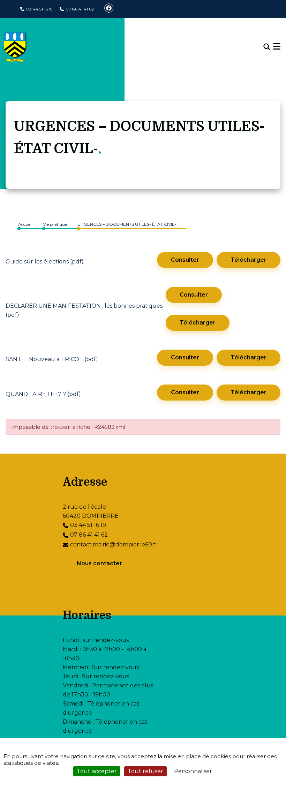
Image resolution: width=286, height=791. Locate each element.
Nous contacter (99, 563)
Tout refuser (145, 771)
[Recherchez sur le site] (267, 47)
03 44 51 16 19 (39, 9)
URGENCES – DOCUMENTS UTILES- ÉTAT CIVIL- (126, 224)
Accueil (25, 224)
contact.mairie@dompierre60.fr (114, 544)
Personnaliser (193, 771)
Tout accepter (97, 771)
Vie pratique (55, 224)
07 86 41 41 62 (80, 9)
